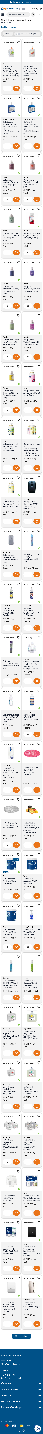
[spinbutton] (7, 88)
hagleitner (27, 499)
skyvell (26, 659)
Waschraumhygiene (24, 20)
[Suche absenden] (27, 14)
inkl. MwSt (28, 9)
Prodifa (5, 177)
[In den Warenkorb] (16, 88)
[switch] (22, 9)
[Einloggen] (37, 9)
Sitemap (4, 1421)
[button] (18, 34)
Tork (25, 388)
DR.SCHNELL (7, 606)
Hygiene (11, 20)
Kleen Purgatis (28, 927)
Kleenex (6, 64)
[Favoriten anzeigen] (33, 9)
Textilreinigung (29, 638)
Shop (3, 20)
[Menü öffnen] (3, 14)
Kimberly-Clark (8, 119)
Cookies (11, 1421)
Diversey (6, 978)
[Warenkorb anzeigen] (40, 9)
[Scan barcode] (33, 14)
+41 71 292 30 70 (27, 2)
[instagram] (23, 1430)
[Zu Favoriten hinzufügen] (18, 42)
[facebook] (19, 1430)
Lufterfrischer (8, 43)
